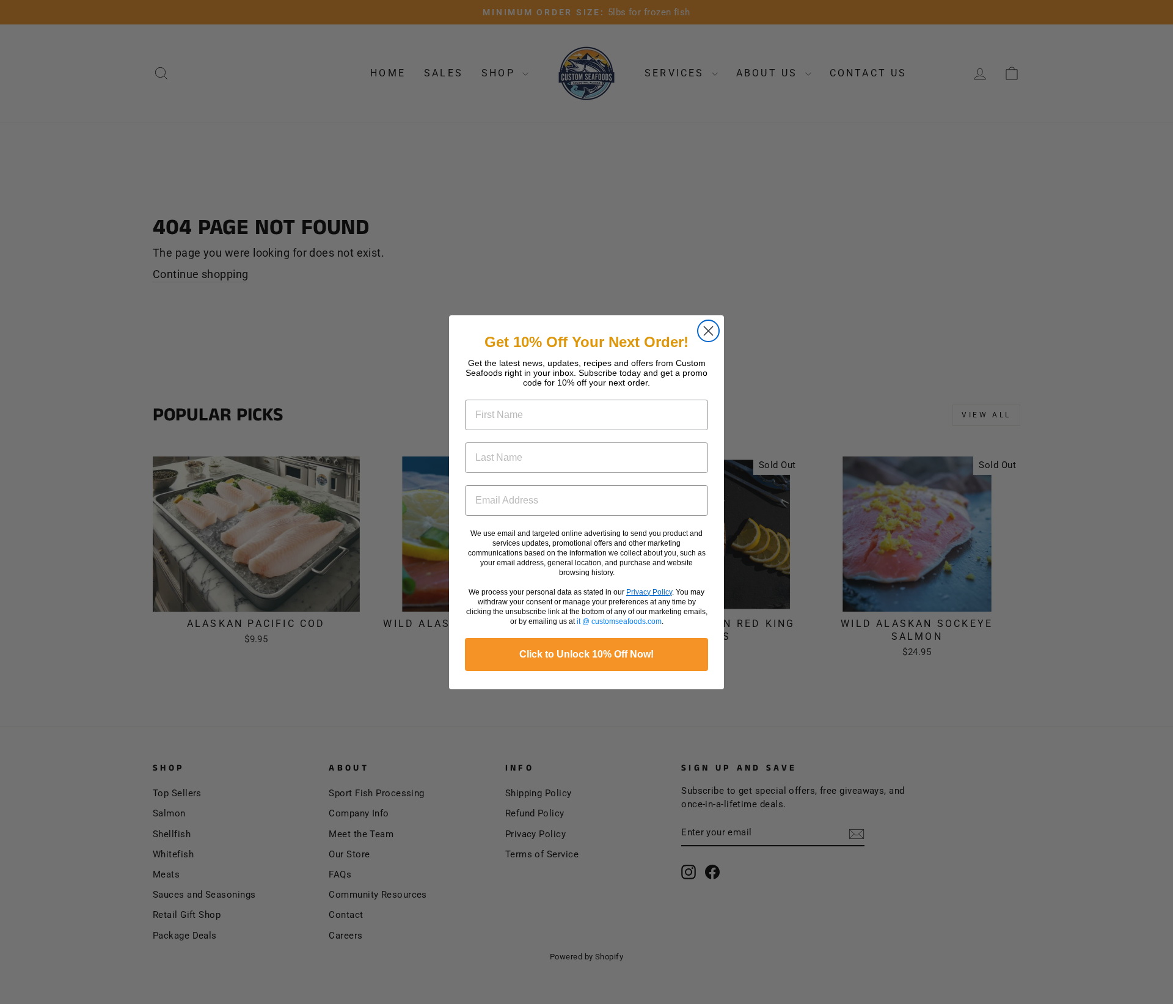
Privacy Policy (649, 592)
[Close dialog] (708, 331)
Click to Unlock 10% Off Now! (586, 654)
